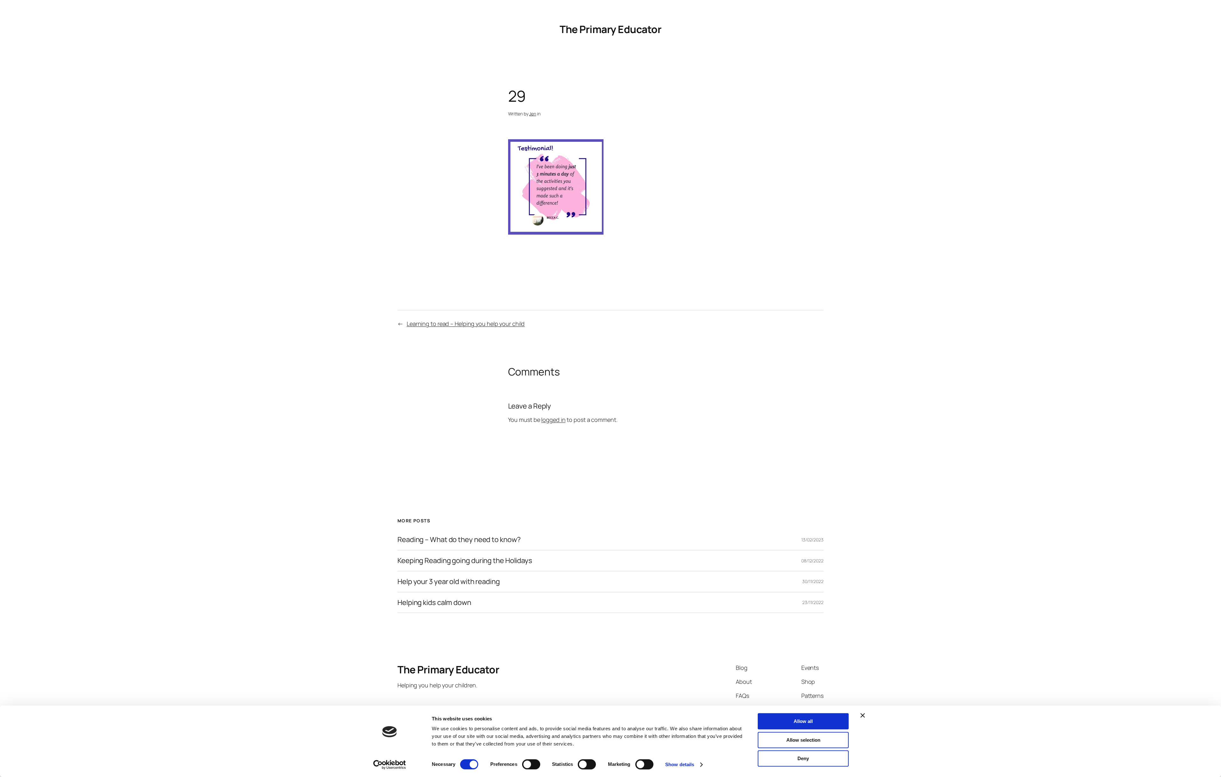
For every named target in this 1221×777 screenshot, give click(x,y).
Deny (803, 758)
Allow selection (803, 740)
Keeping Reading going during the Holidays (464, 561)
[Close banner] (862, 715)
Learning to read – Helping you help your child (466, 323)
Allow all (803, 721)
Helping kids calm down (434, 603)
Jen (532, 114)
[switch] (531, 764)
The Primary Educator (610, 29)
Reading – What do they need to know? (459, 540)
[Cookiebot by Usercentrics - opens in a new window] (389, 764)
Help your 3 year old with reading (448, 582)
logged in (553, 419)
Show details (679, 764)
